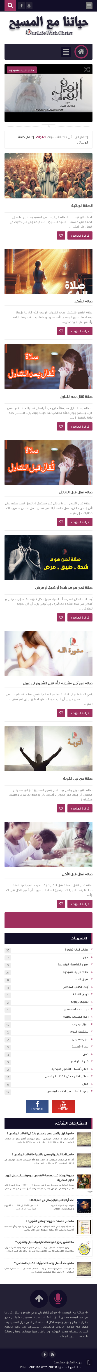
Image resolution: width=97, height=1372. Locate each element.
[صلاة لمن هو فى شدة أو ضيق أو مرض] (48, 557)
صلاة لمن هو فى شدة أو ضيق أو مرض (63, 587)
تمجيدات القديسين (76, 1009)
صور (85, 1054)
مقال (85, 1084)
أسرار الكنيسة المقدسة (73, 964)
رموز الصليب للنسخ (75, 1016)
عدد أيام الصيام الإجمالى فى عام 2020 (52, 1200)
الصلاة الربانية (81, 205)
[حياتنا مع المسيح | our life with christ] (50, 25)
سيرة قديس (80, 1039)
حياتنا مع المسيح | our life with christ (55, 1367)
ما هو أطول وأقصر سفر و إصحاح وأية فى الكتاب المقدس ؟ (40, 1133)
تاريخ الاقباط (80, 994)
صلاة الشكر (83, 301)
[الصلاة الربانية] (48, 175)
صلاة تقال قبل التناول (75, 492)
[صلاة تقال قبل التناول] (48, 462)
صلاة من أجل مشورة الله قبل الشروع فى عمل (57, 683)
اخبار (85, 957)
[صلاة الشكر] (48, 271)
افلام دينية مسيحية (75, 972)
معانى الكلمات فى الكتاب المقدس (66, 1076)
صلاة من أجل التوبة (77, 778)
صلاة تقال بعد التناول (76, 396)
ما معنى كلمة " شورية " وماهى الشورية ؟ (50, 1221)
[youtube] (52, 1354)
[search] (10, 6)
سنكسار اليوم (79, 1031)
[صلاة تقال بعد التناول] (48, 366)
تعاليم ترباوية (79, 1002)
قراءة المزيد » (80, 235)
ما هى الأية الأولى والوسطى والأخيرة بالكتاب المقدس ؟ (43, 1154)
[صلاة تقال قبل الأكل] (48, 844)
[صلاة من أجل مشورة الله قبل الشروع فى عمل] (48, 653)
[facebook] (44, 1354)
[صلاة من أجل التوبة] (48, 748)
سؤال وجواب (80, 1024)
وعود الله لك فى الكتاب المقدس (67, 1091)
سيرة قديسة (80, 1046)
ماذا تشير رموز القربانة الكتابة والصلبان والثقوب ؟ (44, 1242)
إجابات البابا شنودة (76, 949)
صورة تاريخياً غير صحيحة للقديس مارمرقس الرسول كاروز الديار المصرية (39, 1177)
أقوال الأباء (81, 979)
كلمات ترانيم (79, 1061)
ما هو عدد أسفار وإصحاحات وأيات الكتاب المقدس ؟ (44, 1263)
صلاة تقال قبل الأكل (77, 874)
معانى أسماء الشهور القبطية (69, 1069)
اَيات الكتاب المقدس (75, 987)
